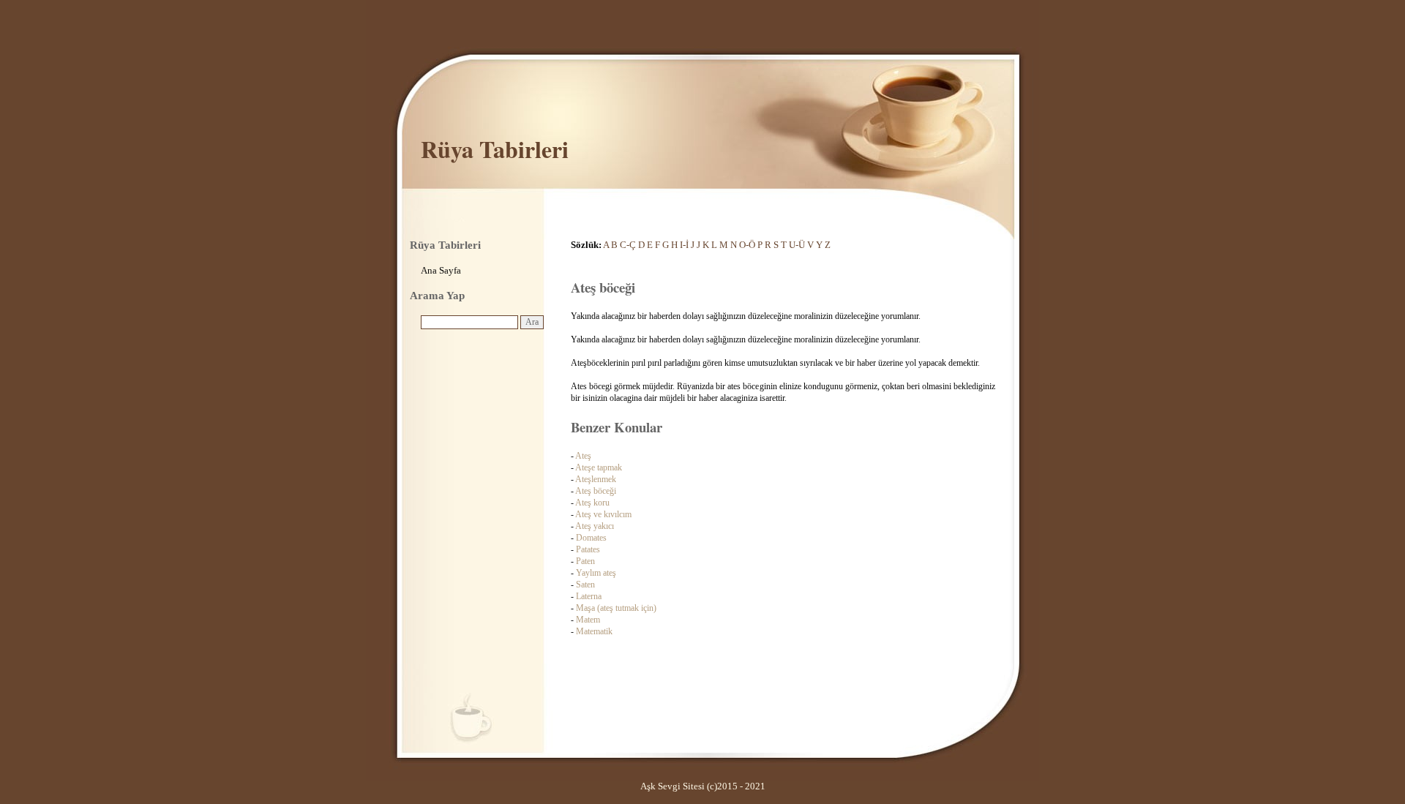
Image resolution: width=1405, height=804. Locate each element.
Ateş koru (592, 502)
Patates (588, 549)
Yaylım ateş (596, 573)
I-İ (684, 244)
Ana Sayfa (441, 270)
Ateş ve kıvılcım (603, 514)
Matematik (594, 631)
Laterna (589, 596)
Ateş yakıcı (594, 526)
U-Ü (797, 244)
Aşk (648, 786)
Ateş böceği (595, 491)
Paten (585, 561)
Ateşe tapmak (598, 467)
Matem (588, 620)
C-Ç (628, 244)
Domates (591, 538)
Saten (585, 584)
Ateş (583, 456)
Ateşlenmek (595, 479)
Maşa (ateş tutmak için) (616, 608)
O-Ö (747, 244)
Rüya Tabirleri (495, 149)
